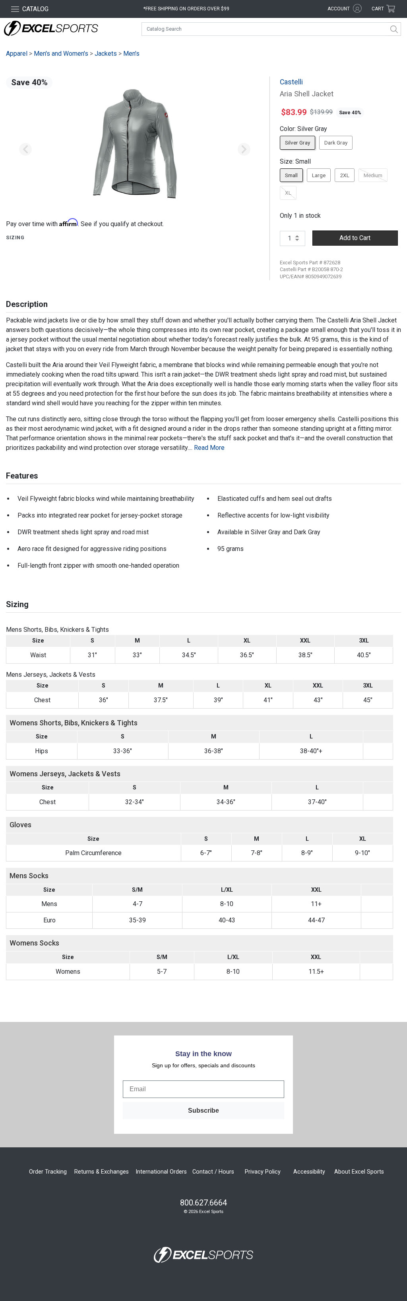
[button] (25, 150)
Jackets (106, 53)
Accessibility (309, 1171)
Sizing (15, 237)
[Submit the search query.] (394, 29)
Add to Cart (354, 238)
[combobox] (271, 29)
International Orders (161, 1171)
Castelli (291, 82)
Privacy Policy (263, 1171)
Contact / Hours (213, 1171)
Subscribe (203, 1110)
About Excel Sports (359, 1171)
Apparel (16, 53)
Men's (131, 53)
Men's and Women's (61, 53)
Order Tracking (48, 1171)
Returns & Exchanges (101, 1171)
